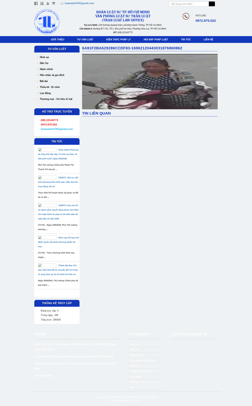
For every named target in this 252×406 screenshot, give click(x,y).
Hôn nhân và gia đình (52, 75)
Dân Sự (44, 63)
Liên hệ (208, 39)
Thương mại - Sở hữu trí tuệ (56, 99)
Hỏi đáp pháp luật (156, 39)
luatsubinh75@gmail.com (79, 3)
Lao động (45, 93)
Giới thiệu (57, 39)
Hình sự (44, 57)
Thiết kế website (119, 400)
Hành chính (46, 69)
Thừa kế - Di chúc (50, 87)
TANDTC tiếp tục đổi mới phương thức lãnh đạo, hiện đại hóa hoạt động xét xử (58, 182)
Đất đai (44, 81)
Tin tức (186, 39)
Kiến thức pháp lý (118, 39)
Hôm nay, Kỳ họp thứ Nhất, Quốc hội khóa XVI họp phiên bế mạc (58, 242)
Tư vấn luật (85, 39)
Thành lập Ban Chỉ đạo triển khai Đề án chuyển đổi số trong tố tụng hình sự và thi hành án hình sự (58, 269)
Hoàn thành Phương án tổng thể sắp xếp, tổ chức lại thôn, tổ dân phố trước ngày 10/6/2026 (58, 154)
